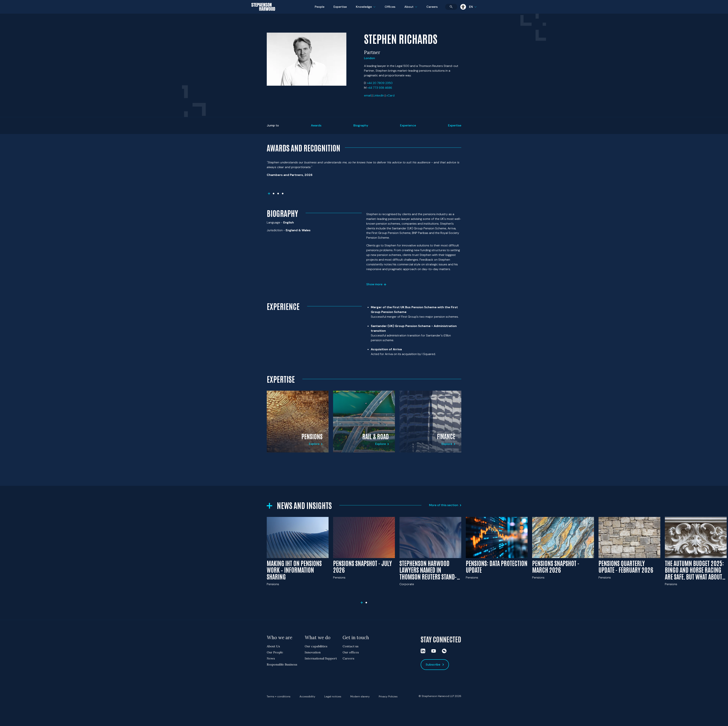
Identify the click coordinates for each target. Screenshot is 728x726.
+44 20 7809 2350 (380, 83)
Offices (390, 7)
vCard (390, 95)
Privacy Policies (388, 696)
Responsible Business (282, 664)
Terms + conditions (278, 696)
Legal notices (332, 696)
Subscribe (433, 664)
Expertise (340, 7)
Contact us (351, 646)
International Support (321, 658)
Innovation (313, 652)
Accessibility (307, 696)
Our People (275, 652)
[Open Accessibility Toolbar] (463, 7)
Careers (432, 7)
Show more (374, 284)
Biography (360, 125)
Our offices (351, 652)
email (367, 95)
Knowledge (365, 9)
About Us (273, 646)
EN (471, 7)
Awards (316, 125)
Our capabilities (316, 646)
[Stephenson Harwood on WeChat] (444, 651)
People (319, 7)
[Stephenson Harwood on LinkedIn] (423, 651)
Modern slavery (360, 696)
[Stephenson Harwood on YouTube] (433, 651)
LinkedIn (378, 95)
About (413, 9)
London (369, 58)
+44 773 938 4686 (379, 88)
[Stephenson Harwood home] (263, 13)
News (271, 658)
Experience (408, 125)
